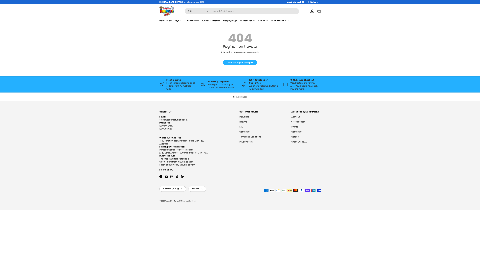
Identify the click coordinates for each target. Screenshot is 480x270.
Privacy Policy (246, 141)
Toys (177, 20)
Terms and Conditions (250, 136)
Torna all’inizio (240, 97)
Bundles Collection (211, 20)
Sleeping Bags (230, 20)
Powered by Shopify (189, 201)
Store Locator (298, 121)
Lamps (261, 20)
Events (294, 126)
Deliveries (244, 116)
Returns (243, 121)
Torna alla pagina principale (240, 62)
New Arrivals (165, 20)
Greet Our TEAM (299, 141)
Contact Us (244, 131)
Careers (295, 136)
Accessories (246, 20)
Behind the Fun (278, 20)
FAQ (241, 126)
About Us (295, 116)
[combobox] (242, 11)
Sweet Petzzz (192, 20)
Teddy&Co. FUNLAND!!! (173, 201)
